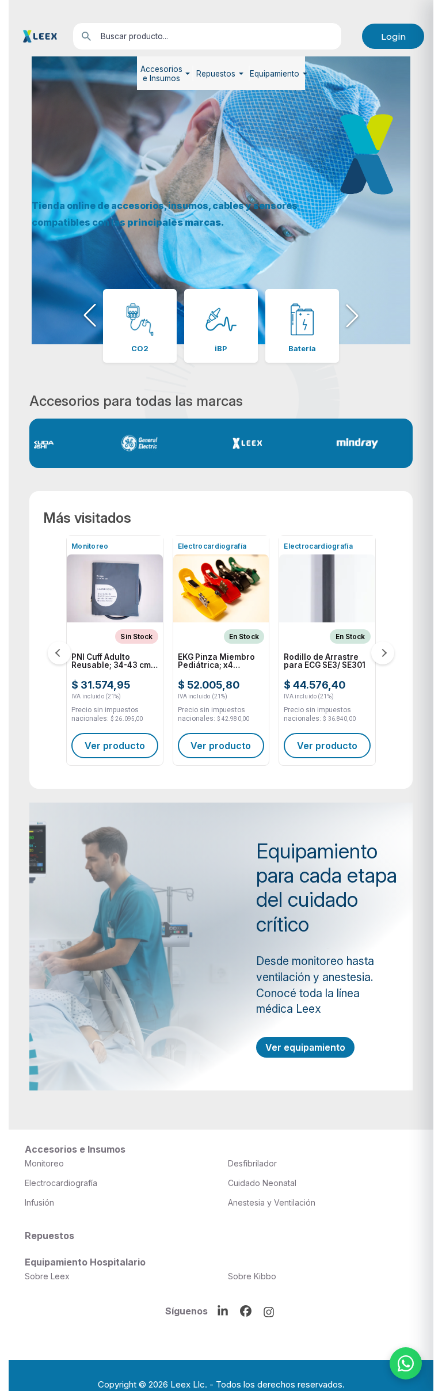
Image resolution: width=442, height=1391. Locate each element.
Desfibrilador (252, 1163)
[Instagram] (269, 1312)
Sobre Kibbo (252, 1276)
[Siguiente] (382, 652)
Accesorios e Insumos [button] (161, 73)
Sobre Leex (47, 1276)
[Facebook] (246, 1311)
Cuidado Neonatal (262, 1183)
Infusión (39, 1202)
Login (393, 36)
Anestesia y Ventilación (271, 1202)
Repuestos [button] (215, 73)
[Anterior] (59, 652)
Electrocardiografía (61, 1183)
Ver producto (128, 745)
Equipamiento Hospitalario (85, 1262)
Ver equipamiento (305, 1047)
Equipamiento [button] (274, 73)
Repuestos (49, 1235)
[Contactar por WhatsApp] (406, 1363)
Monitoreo (44, 1163)
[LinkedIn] (223, 1311)
